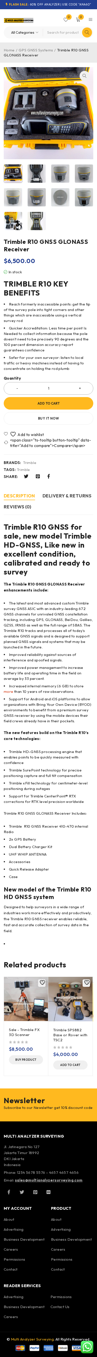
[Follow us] (22, 1192)
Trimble (29, 462)
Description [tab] (19, 496)
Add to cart (49, 403)
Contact (11, 1269)
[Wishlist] (24, 434)
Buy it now (48, 418)
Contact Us (60, 1306)
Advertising (13, 1229)
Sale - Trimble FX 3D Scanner (24, 1032)
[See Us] (35, 1192)
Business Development (24, 1239)
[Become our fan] (9, 1192)
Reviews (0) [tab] (17, 507)
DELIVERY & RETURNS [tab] (67, 496)
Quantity (12, 378)
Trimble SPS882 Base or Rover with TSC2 (70, 1035)
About (9, 1219)
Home (9, 50)
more (8, 691)
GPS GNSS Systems (36, 50)
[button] (85, 76)
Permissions (14, 1259)
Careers (11, 1249)
